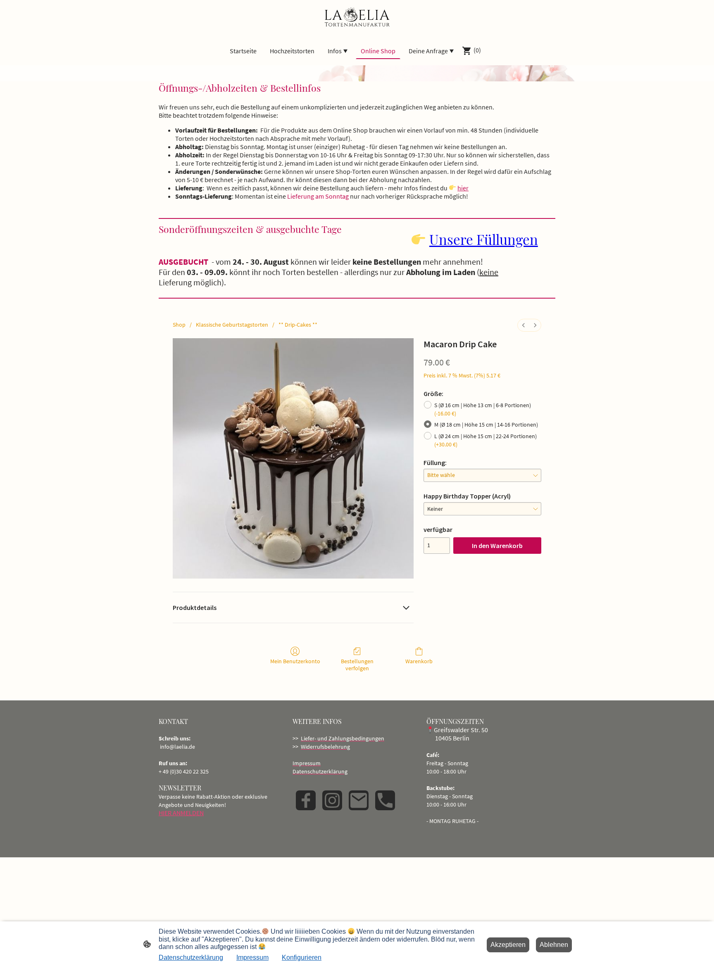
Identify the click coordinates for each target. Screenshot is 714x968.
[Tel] (385, 800)
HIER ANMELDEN (181, 813)
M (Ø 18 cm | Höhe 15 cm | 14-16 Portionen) (486, 424)
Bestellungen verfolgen (357, 664)
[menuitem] (523, 325)
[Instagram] (332, 800)
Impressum (252, 957)
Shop (179, 324)
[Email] (359, 800)
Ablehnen (554, 944)
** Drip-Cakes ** (297, 324)
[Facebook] (306, 800)
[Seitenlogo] (357, 17)
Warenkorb (419, 661)
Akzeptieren (508, 944)
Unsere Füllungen (483, 239)
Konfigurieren (301, 957)
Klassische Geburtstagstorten (232, 324)
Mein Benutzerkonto (295, 661)
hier (463, 188)
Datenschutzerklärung (191, 957)
